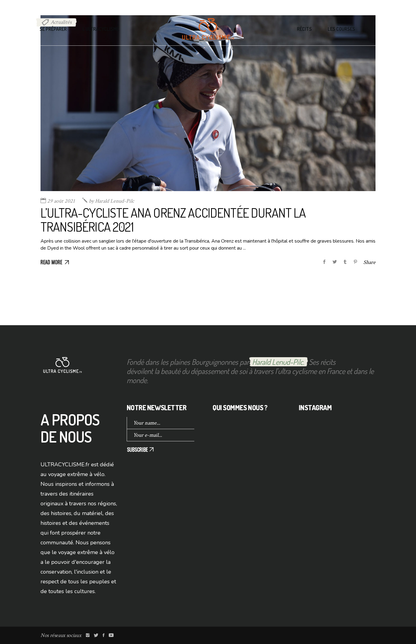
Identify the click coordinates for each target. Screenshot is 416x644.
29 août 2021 (61, 201)
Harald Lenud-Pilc (111, 201)
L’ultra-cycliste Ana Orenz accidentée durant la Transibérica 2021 (173, 220)
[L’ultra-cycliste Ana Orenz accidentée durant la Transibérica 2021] (208, 103)
